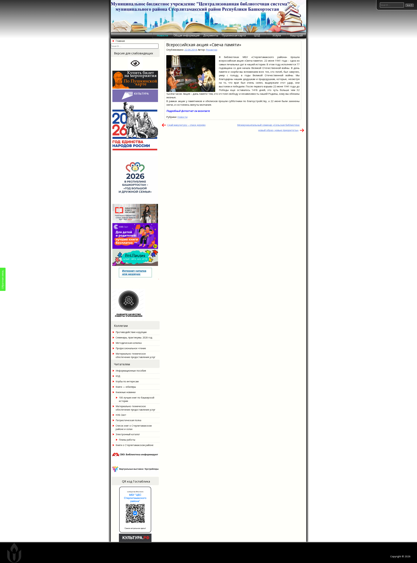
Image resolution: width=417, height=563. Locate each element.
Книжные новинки (126, 392)
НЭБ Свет (121, 414)
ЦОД (257, 35)
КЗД (118, 376)
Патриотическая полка (128, 420)
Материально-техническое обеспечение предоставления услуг (135, 355)
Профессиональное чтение (131, 348)
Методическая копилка (129, 342)
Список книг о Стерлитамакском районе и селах (134, 427)
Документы (210, 35)
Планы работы (127, 439)
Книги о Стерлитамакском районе (134, 445)
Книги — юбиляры (126, 386)
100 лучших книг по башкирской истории (136, 399)
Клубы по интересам (127, 381)
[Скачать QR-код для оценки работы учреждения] (135, 319)
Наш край (296, 35)
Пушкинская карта (234, 35)
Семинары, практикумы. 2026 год (134, 337)
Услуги (277, 35)
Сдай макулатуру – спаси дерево (186, 125)
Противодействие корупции (131, 332)
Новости (162, 35)
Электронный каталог (128, 434)
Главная (120, 40)
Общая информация (186, 35)
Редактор (211, 49)
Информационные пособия (131, 370)
